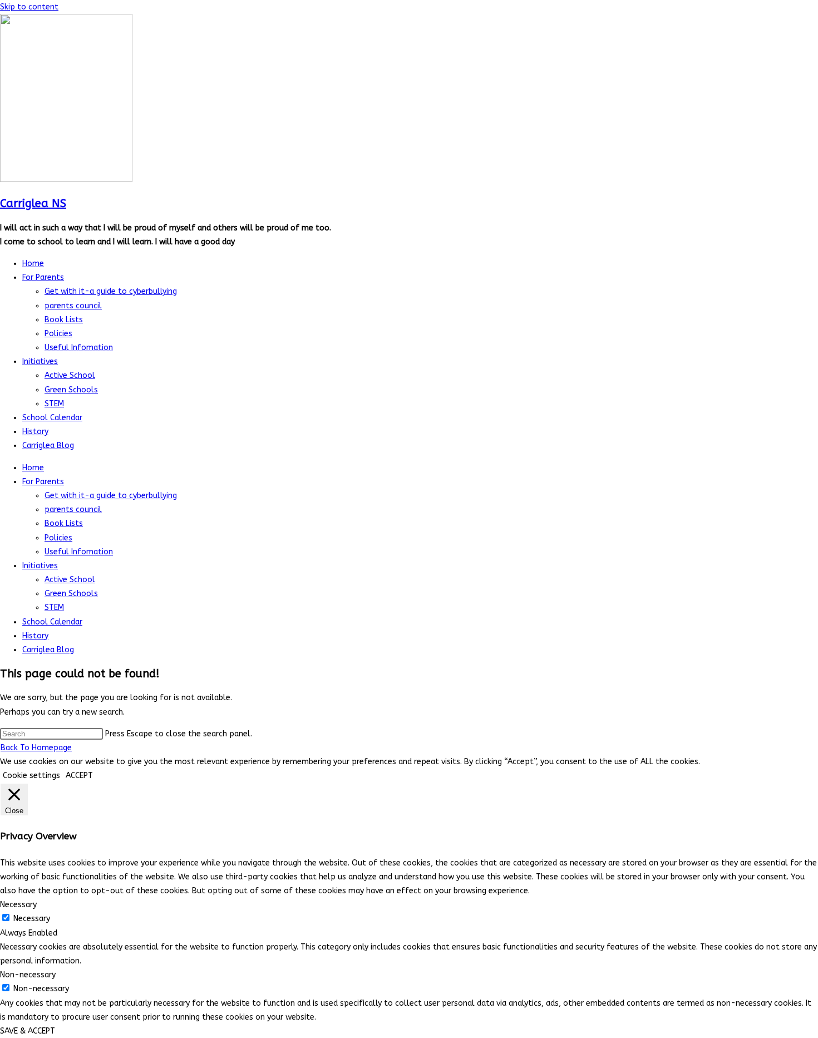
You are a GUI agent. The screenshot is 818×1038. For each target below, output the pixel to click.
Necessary (31, 918)
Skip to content (29, 7)
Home (33, 263)
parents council (73, 306)
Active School (70, 375)
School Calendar (52, 417)
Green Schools (71, 390)
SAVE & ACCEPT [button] (27, 1031)
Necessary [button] (18, 904)
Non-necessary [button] (28, 975)
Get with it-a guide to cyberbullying (111, 291)
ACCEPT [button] (79, 775)
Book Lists (64, 319)
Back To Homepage (36, 747)
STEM (54, 404)
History (35, 431)
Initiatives (40, 361)
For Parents (43, 277)
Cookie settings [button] (31, 775)
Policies (58, 333)
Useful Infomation (79, 347)
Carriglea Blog (48, 445)
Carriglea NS (33, 203)
